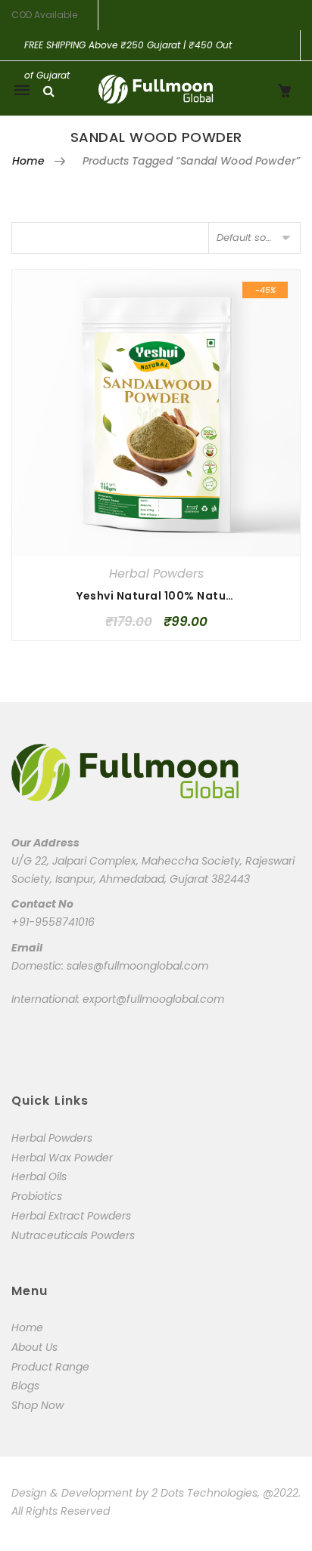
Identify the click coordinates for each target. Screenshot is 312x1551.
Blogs (25, 1385)
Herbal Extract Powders (71, 1215)
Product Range (50, 1366)
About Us (34, 1347)
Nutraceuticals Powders (73, 1235)
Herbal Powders (156, 573)
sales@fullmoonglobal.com (137, 965)
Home (28, 160)
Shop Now (37, 1405)
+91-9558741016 (53, 922)
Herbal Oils (39, 1176)
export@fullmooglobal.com (153, 999)
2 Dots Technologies (204, 1492)
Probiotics (36, 1196)
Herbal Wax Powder (62, 1157)
